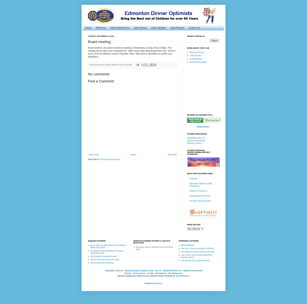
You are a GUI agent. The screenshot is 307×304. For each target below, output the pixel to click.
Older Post (172, 155)
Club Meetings (195, 59)
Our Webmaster (175, 273)
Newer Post (94, 155)
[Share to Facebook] (152, 64)
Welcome (101, 27)
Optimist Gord (142, 276)
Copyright (109, 271)
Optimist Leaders (194, 143)
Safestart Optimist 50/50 (199, 196)
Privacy (128, 273)
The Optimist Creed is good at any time (198, 252)
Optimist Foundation (198, 62)
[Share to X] (148, 64)
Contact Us (194, 27)
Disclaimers (160, 273)
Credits (150, 273)
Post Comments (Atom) (110, 159)
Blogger (158, 283)
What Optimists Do (119, 27)
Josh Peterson (182, 276)
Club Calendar (158, 27)
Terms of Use (139, 273)
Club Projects (177, 27)
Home (88, 27)
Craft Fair (193, 179)
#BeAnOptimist (187, 245)
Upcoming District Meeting (101, 263)
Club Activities (195, 55)
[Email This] (142, 64)
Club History (140, 27)
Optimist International (196, 141)
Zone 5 (158, 271)
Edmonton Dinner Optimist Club (139, 271)
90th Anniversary (196, 52)
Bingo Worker (203, 127)
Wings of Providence (198, 191)
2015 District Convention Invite (103, 256)
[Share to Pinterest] (155, 64)
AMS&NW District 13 (196, 138)
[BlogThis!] (145, 64)
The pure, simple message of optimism (197, 248)
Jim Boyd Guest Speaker (200, 201)
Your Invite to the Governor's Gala (104, 259)
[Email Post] (137, 65)
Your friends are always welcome (195, 260)
